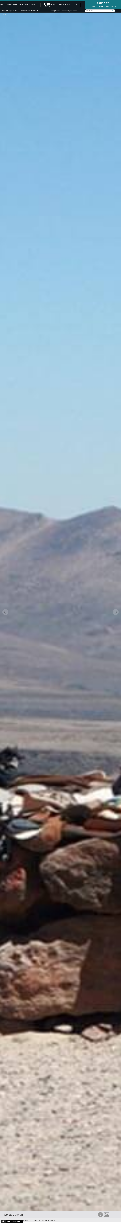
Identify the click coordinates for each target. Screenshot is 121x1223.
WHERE (3, 5)
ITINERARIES (24, 5)
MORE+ (34, 5)
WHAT (9, 5)
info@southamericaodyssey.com (64, 11)
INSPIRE (16, 5)
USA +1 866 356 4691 (29, 11)
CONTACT (103, 4)
